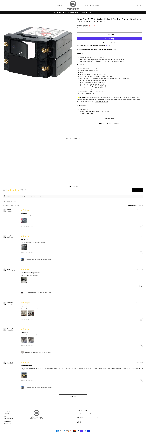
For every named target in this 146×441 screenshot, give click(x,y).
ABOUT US (59, 5)
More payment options (110, 43)
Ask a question (109, 118)
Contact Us (7, 411)
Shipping (79, 27)
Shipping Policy (8, 423)
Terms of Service (8, 418)
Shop (86, 5)
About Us (6, 413)
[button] (30, 190)
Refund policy (7, 421)
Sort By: (130, 205)
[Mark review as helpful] (141, 226)
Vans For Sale (94, 5)
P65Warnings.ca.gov (101, 101)
